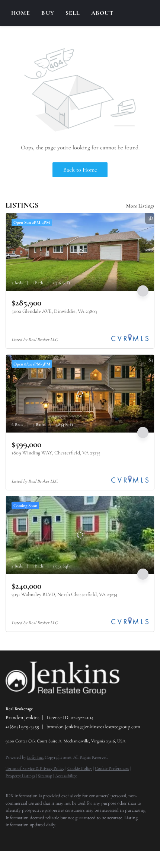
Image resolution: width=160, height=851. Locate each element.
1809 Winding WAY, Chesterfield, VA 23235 (56, 453)
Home (20, 13)
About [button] (102, 13)
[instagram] (24, 836)
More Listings (140, 206)
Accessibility (66, 775)
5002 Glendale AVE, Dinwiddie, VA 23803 (54, 311)
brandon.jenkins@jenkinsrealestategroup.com (93, 726)
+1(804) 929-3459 (22, 726)
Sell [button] (72, 13)
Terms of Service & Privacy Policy (35, 768)
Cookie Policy (79, 768)
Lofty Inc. (35, 757)
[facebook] (9, 836)
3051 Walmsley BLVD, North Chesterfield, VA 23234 (64, 594)
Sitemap (45, 775)
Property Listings (20, 775)
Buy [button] (47, 13)
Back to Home (80, 169)
